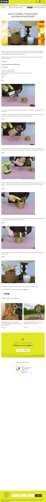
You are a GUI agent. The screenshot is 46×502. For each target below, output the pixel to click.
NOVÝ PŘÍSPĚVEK (15, 298)
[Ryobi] (4, 1)
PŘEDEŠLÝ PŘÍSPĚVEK (5, 298)
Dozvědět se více (25, 372)
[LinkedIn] (7, 294)
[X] (9, 294)
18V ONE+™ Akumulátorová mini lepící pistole (10, 64)
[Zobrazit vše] (43, 1)
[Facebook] (5, 294)
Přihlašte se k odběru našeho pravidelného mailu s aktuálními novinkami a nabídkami (7, 495)
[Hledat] (44, 4)
